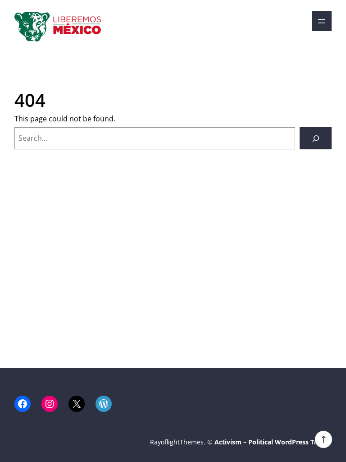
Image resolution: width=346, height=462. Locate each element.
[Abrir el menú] (322, 21)
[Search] (316, 138)
